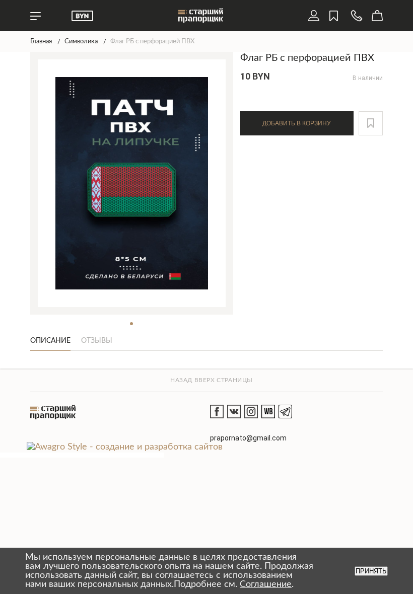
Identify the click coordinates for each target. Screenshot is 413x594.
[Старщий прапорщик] (53, 412)
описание (50, 340)
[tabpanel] (131, 183)
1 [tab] (131, 323)
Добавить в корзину (296, 123)
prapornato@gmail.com (248, 438)
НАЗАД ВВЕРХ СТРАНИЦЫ (211, 380)
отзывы (96, 340)
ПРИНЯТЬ (371, 571)
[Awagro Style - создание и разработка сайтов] (125, 447)
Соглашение (266, 584)
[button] (371, 123)
